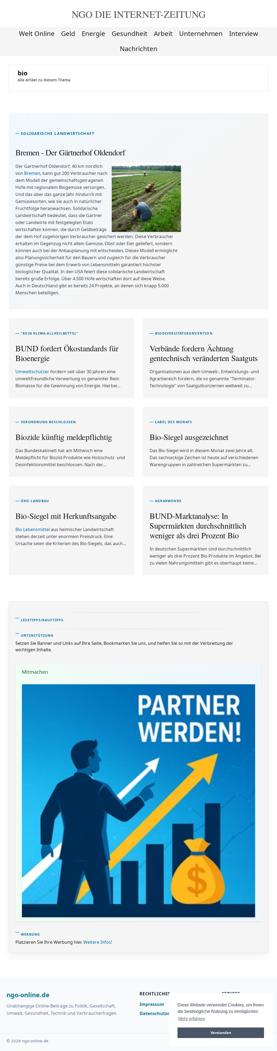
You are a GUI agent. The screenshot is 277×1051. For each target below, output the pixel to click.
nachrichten (138, 48)
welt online (37, 33)
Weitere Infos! (97, 942)
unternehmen (201, 33)
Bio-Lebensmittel (32, 529)
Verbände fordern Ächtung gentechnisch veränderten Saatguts (204, 353)
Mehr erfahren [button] (191, 1018)
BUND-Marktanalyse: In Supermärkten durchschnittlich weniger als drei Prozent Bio (198, 525)
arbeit (163, 33)
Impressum (152, 1004)
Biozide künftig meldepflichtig (63, 436)
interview (243, 33)
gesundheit (129, 33)
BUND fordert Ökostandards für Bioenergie (66, 353)
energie (93, 33)
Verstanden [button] (220, 1032)
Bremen (32, 173)
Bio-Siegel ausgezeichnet (189, 436)
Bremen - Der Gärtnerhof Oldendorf (70, 152)
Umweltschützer (32, 372)
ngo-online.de (28, 995)
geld (68, 33)
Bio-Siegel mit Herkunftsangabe (66, 515)
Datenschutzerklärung (164, 1013)
